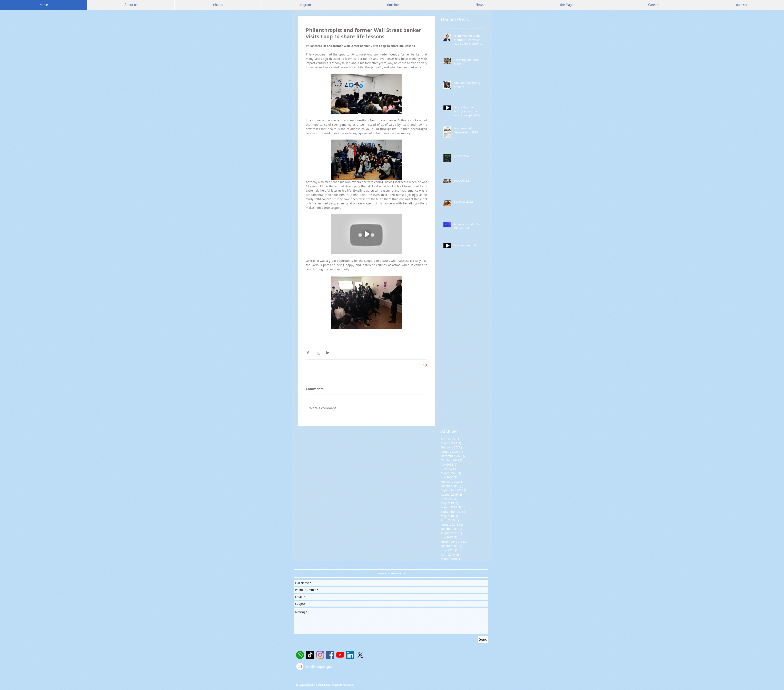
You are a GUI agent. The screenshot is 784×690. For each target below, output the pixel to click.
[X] (360, 655)
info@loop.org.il (318, 666)
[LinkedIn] (350, 655)
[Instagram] (320, 655)
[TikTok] (310, 655)
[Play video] (366, 234)
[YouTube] (340, 655)
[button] (391, 573)
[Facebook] (330, 655)
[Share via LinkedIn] (328, 353)
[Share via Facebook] (308, 353)
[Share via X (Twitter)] (318, 353)
